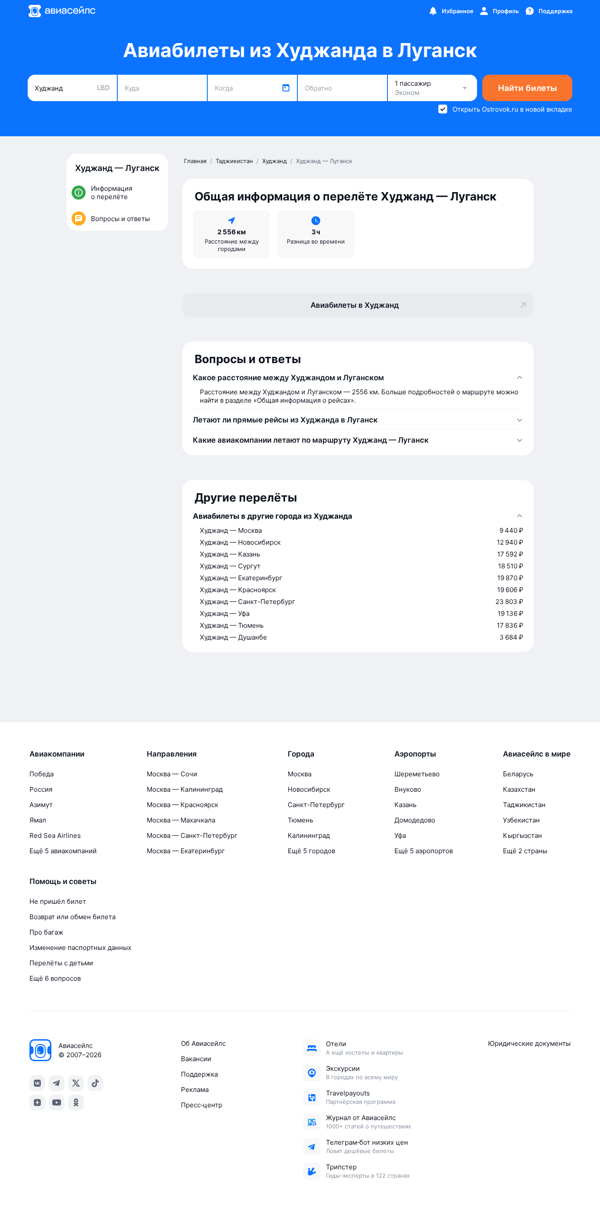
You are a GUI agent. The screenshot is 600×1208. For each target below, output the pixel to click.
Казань (405, 804)
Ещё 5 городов (311, 851)
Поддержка (199, 1074)
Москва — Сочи (172, 774)
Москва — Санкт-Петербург (192, 835)
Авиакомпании (56, 754)
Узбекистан (521, 820)
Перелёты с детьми (61, 963)
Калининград (309, 835)
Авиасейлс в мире (537, 754)
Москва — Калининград (185, 789)
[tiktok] (95, 1083)
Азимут (41, 804)
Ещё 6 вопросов (55, 978)
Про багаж (46, 932)
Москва (299, 774)
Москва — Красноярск (182, 804)
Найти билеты (527, 88)
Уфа (400, 835)
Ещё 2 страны (525, 851)
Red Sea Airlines (55, 835)
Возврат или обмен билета (72, 917)
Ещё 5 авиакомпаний (63, 851)
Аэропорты (415, 754)
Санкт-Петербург (316, 804)
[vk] (37, 1083)
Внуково (407, 789)
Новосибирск (309, 789)
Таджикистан (524, 804)
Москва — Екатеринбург (186, 851)
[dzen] (37, 1102)
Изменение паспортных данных (80, 947)
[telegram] (56, 1083)
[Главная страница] (61, 11)
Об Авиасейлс (203, 1043)
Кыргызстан (522, 835)
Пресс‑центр (201, 1105)
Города (301, 754)
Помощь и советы (63, 881)
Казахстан (519, 789)
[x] (76, 1083)
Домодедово (414, 820)
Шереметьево (417, 774)
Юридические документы (529, 1043)
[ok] (76, 1102)
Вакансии (196, 1059)
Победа (41, 774)
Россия (40, 789)
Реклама (195, 1089)
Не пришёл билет (57, 901)
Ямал (37, 820)
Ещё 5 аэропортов (423, 851)
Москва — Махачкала (181, 820)
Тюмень (300, 820)
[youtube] (56, 1102)
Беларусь (518, 774)
